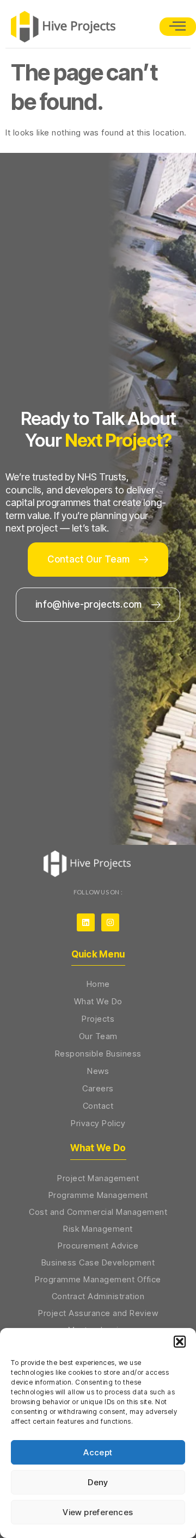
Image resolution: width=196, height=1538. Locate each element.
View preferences (98, 1512)
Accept (97, 1452)
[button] (179, 1341)
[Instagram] (110, 922)
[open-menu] (178, 26)
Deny (98, 1482)
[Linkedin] (86, 922)
